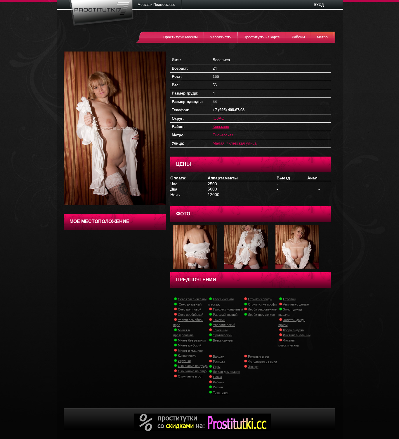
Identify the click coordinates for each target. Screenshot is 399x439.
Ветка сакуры (223, 340)
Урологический (224, 325)
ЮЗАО (218, 118)
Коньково (221, 126)
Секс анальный (190, 304)
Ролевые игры (258, 356)
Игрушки (184, 361)
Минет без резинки (192, 340)
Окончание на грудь (193, 366)
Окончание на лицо (192, 371)
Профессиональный (228, 309)
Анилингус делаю (296, 304)
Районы (298, 37)
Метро (322, 37)
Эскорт (253, 366)
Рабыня (218, 382)
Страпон (289, 299)
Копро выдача (293, 330)
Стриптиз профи (260, 299)
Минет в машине (190, 350)
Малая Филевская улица (234, 143)
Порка (217, 377)
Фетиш (218, 387)
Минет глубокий (189, 345)
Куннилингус (187, 355)
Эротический (222, 335)
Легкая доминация (226, 371)
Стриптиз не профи (262, 304)
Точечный (220, 330)
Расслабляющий (225, 314)
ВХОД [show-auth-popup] (319, 5)
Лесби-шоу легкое (261, 314)
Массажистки (221, 37)
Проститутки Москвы (180, 37)
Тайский (219, 320)
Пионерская (223, 135)
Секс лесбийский (190, 314)
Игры (217, 366)
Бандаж (218, 356)
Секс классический (192, 299)
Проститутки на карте (262, 37)
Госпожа (219, 361)
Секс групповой (189, 309)
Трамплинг (221, 392)
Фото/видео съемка (262, 361)
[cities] (158, 4)
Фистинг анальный (296, 335)
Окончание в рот (190, 376)
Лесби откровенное (262, 309)
